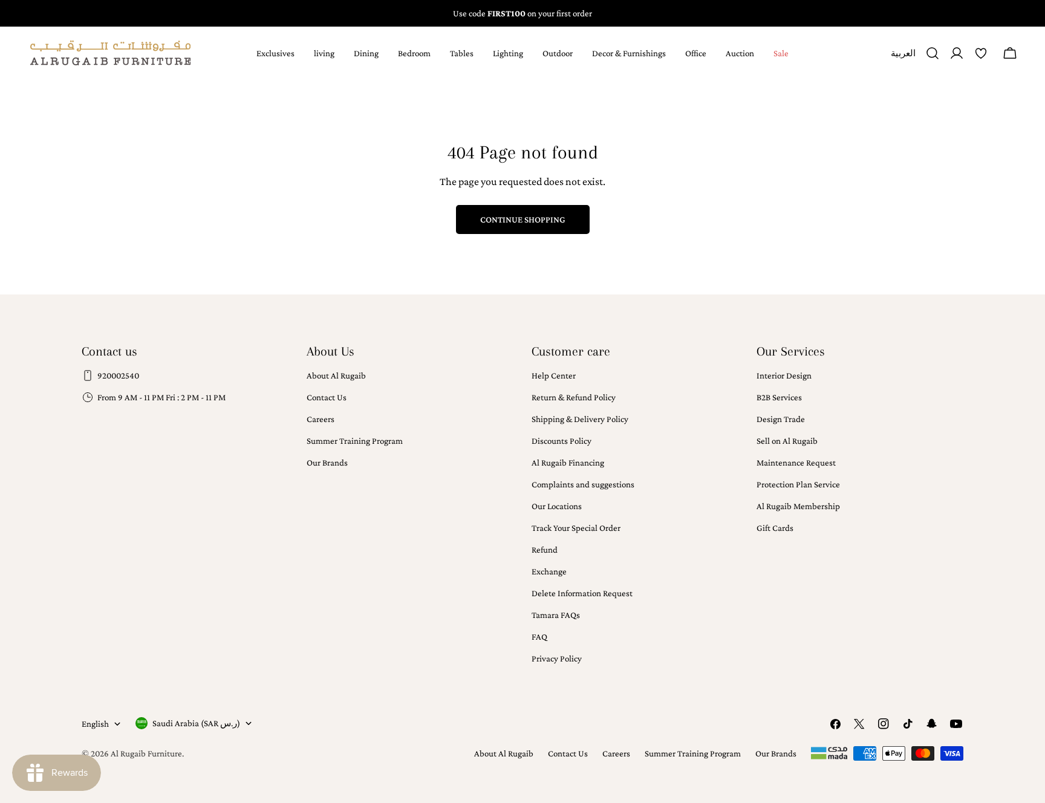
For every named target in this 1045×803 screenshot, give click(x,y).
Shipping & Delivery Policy (580, 419)
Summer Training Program (355, 441)
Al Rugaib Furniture (146, 753)
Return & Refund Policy (574, 397)
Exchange (549, 571)
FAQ (539, 637)
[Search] (932, 53)
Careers (320, 419)
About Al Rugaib (336, 375)
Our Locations (557, 506)
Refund (545, 549)
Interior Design (784, 375)
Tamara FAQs (556, 615)
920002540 (118, 375)
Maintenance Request (796, 462)
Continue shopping (522, 219)
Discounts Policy (561, 441)
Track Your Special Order (576, 528)
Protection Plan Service (798, 484)
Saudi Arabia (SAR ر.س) (196, 723)
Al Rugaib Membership (798, 506)
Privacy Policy (557, 658)
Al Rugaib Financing (568, 462)
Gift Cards (775, 528)
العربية (903, 57)
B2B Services (779, 397)
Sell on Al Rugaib (787, 441)
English (95, 724)
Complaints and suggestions (583, 484)
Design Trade (781, 419)
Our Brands (327, 462)
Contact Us (327, 397)
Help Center (554, 375)
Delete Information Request (582, 593)
